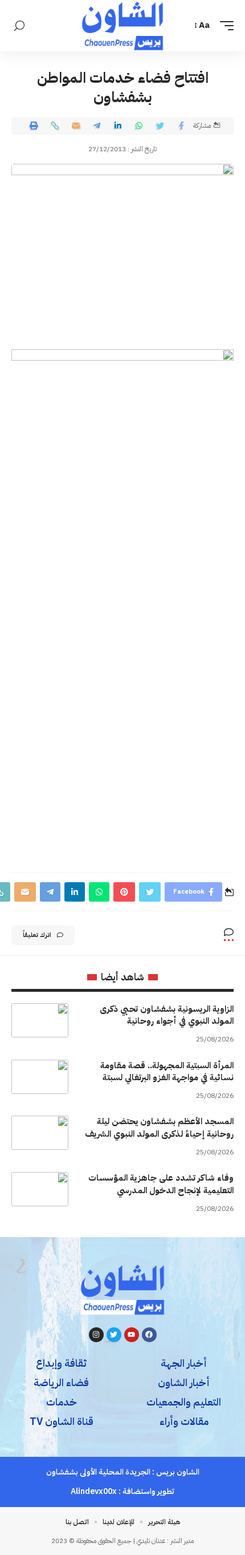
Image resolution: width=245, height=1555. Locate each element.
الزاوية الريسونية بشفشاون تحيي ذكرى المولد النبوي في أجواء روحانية (167, 1015)
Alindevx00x (94, 1491)
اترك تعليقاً (37, 935)
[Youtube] (131, 1334)
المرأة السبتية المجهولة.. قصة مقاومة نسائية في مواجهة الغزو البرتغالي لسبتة (167, 1071)
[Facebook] (149, 1334)
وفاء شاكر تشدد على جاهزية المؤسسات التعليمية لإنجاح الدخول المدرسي (161, 1184)
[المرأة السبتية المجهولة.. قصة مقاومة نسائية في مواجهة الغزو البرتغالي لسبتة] (39, 1077)
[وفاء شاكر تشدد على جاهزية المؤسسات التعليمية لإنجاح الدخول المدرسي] (39, 1189)
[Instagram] (96, 1334)
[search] (19, 26)
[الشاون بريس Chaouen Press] (122, 25)
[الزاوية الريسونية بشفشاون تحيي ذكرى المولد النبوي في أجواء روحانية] (39, 1020)
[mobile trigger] (224, 25)
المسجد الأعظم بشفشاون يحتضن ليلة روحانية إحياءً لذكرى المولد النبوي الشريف (159, 1127)
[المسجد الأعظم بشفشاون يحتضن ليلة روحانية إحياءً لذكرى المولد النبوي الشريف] (39, 1133)
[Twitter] (114, 1334)
